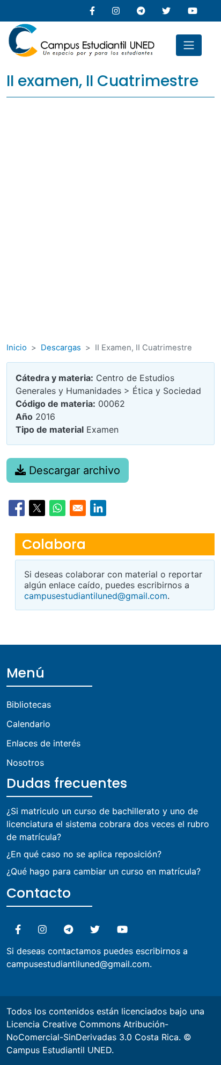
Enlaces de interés (43, 743)
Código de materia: (55, 403)
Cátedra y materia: (54, 377)
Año (24, 416)
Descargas (61, 347)
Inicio (16, 347)
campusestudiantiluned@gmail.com (95, 595)
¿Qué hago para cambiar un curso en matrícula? (103, 871)
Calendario (28, 723)
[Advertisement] (110, 225)
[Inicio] (81, 28)
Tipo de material (50, 429)
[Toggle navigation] (189, 45)
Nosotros (25, 762)
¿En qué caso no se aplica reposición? (83, 854)
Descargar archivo (73, 470)
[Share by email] (78, 508)
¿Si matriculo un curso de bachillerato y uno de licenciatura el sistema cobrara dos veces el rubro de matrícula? (107, 824)
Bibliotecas (28, 704)
